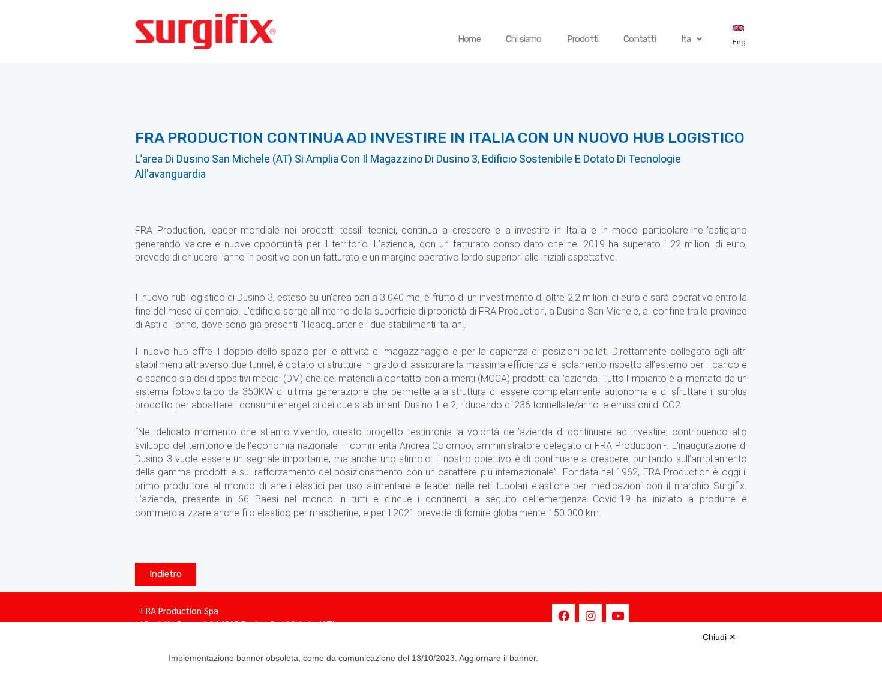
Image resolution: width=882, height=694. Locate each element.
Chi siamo (524, 39)
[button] (165, 574)
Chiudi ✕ (719, 637)
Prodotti (583, 39)
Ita (686, 39)
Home (469, 39)
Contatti (639, 39)
